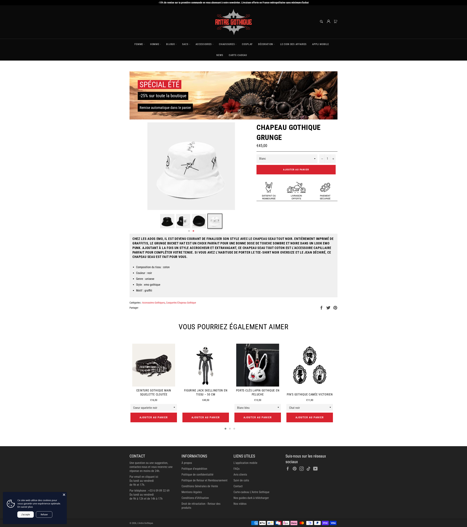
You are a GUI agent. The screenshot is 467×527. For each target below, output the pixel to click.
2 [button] (193, 231)
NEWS (219, 55)
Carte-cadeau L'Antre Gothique (251, 492)
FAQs (237, 468)
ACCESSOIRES (204, 44)
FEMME (138, 44)
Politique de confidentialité (197, 474)
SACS (185, 44)
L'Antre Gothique (145, 523)
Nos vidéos (240, 503)
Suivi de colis (241, 480)
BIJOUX (170, 44)
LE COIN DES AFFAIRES (293, 44)
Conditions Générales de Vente (200, 486)
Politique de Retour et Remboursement (204, 480)
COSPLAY (247, 44)
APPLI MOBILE (320, 44)
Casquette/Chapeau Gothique (181, 302)
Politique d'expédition (194, 468)
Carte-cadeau (238, 55)
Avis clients (240, 474)
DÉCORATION (265, 44)
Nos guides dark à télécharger (251, 498)
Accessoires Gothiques (153, 302)
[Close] (64, 495)
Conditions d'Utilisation (195, 498)
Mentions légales (192, 492)
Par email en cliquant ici (144, 476)
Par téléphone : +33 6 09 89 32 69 (149, 490)
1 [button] (189, 231)
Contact (238, 486)
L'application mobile (245, 463)
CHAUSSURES (227, 44)
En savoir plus (25, 506)
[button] (225, 429)
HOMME (154, 44)
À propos (187, 463)
